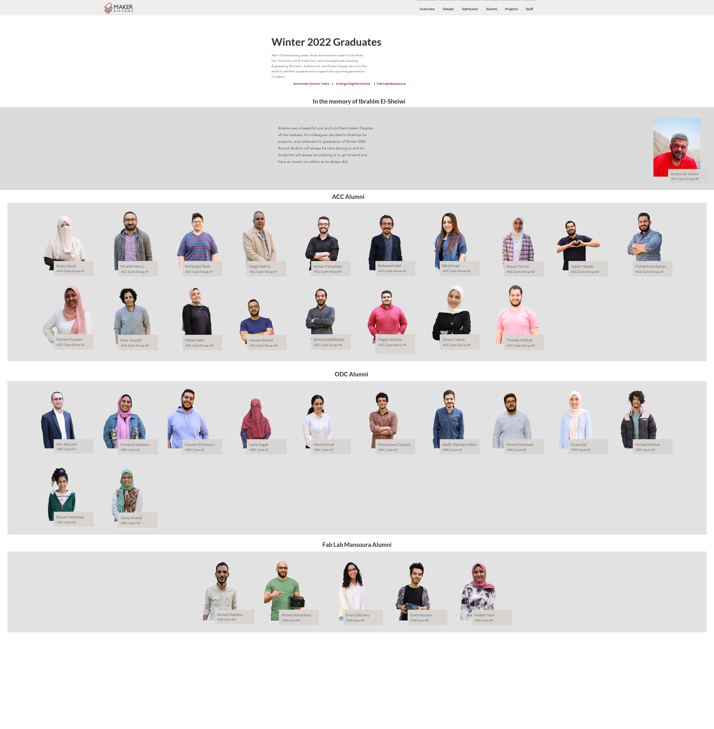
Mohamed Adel (389, 266)
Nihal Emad (450, 266)
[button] (491, 7)
